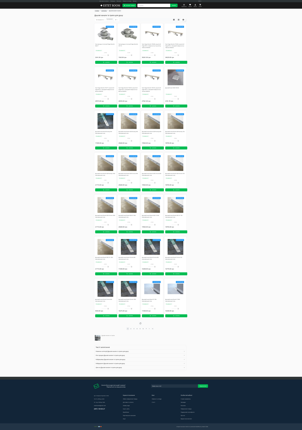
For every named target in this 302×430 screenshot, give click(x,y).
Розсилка (183, 405)
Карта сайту (126, 409)
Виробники (126, 412)
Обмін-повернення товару (130, 399)
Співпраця (112, 1)
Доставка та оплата (104, 1)
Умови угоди (126, 405)
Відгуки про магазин (186, 419)
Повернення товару (186, 409)
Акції (124, 419)
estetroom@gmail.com (100, 405)
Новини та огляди (127, 1)
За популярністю (100, 19)
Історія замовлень (186, 399)
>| (152, 328)
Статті (153, 402)
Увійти (199, 1)
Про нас (183, 415)
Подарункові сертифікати (187, 412)
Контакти (119, 1)
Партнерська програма (129, 415)
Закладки (183, 402)
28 (116, 19)
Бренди (134, 1)
